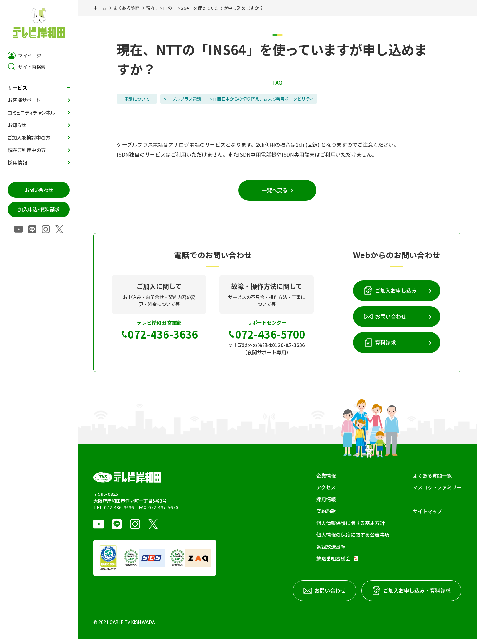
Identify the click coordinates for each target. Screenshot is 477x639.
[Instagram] (46, 229)
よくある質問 (126, 8)
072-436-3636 (119, 507)
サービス (17, 87)
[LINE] (32, 229)
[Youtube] (18, 229)
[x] (59, 229)
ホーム (100, 8)
